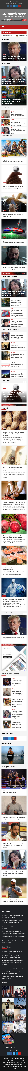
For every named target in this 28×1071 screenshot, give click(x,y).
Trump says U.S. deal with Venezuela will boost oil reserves (14, 57)
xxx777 (9, 1066)
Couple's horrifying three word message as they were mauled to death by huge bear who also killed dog (17, 313)
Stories (4, 76)
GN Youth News (14, 13)
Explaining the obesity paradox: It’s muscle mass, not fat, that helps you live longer (14, 469)
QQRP (24, 1066)
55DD (21, 1064)
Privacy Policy (13, 1050)
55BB (6, 1064)
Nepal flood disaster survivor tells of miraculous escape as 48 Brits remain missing (13, 81)
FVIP (13, 1064)
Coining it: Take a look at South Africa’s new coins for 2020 (17, 337)
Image (14, 3)
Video (11, 3)
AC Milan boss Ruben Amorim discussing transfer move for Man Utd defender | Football (18, 123)
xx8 (13, 1066)
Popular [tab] (9, 674)
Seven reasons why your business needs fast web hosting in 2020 (17, 355)
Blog (19, 1047)
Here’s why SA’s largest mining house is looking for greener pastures (17, 374)
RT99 (14, 1068)
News (4, 54)
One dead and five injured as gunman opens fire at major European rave (11, 101)
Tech (4, 156)
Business (13, 333)
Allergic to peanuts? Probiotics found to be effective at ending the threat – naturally (13, 433)
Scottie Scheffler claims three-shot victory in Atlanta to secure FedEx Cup (13, 937)
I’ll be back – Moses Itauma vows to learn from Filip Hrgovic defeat (12, 916)
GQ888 (23, 1062)
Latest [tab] (3, 674)
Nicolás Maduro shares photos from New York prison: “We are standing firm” (17, 115)
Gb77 (15, 1062)
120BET (4, 1066)
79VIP (20, 1066)
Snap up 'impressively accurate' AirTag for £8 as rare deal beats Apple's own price (13, 188)
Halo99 (11, 1062)
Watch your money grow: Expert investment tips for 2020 (17, 345)
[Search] (25, 27)
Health (4, 428)
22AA (7, 1062)
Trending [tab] (16, 674)
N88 (4, 1062)
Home (7, 3)
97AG (19, 1062)
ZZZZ (16, 1066)
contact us (19, 3)
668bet (17, 1064)
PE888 (10, 1064)
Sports (12, 119)
